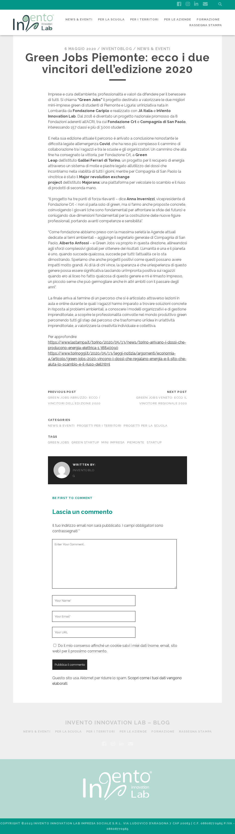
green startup (85, 442)
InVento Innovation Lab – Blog (117, 722)
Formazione (208, 19)
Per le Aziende (177, 19)
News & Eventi (79, 19)
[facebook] (179, 4)
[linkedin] (196, 4)
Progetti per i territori (99, 425)
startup (154, 442)
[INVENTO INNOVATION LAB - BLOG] (33, 29)
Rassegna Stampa (205, 25)
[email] (205, 4)
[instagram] (188, 4)
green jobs (58, 442)
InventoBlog (116, 49)
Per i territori (144, 19)
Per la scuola (111, 19)
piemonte (135, 442)
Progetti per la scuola (146, 425)
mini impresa (113, 442)
